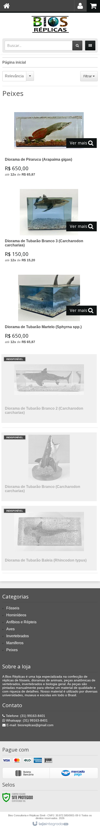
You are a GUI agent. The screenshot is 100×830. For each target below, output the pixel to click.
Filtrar (88, 76)
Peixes (12, 650)
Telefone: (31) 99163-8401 (25, 716)
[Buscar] (77, 45)
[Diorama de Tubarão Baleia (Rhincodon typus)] (49, 538)
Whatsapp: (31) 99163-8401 (26, 720)
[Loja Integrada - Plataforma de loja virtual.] (50, 824)
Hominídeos (16, 615)
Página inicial (14, 62)
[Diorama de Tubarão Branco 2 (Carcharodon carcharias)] (49, 388)
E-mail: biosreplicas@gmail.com (29, 725)
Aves (10, 629)
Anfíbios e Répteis (21, 622)
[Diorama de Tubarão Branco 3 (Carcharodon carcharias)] (49, 227)
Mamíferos (14, 643)
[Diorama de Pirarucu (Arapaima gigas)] (49, 143)
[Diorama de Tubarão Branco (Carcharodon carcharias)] (49, 466)
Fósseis (12, 608)
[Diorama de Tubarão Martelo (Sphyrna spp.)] (49, 311)
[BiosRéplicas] (50, 24)
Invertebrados (17, 636)
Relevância (14, 76)
